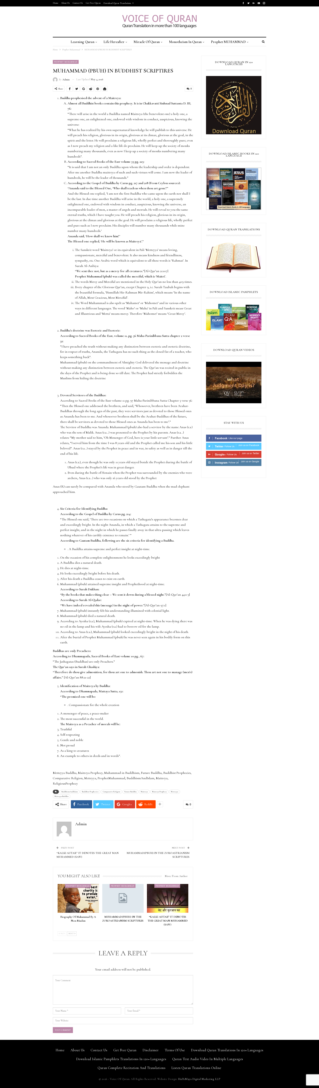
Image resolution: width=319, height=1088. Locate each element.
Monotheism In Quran (185, 42)
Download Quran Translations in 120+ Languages (227, 1050)
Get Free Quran (93, 2)
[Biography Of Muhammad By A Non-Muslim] (78, 898)
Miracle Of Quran (147, 42)
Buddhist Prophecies (90, 792)
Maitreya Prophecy (159, 792)
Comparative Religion (111, 792)
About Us (65, 2)
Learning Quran (82, 42)
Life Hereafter (114, 42)
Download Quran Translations (117, 3)
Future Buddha (130, 792)
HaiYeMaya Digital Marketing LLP (199, 1079)
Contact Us (78, 2)
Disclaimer (151, 1050)
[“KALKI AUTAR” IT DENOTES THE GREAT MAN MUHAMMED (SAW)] (167, 898)
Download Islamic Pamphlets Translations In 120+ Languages (121, 1059)
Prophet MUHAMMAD (228, 42)
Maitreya (144, 792)
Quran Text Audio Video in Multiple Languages (207, 1059)
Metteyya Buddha (61, 796)
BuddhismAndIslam (69, 792)
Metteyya (174, 792)
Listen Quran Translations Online (196, 1068)
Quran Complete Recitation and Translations (131, 1068)
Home (55, 2)
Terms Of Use (175, 1050)
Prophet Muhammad (65, 62)
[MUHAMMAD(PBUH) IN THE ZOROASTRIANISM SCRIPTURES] (123, 898)
